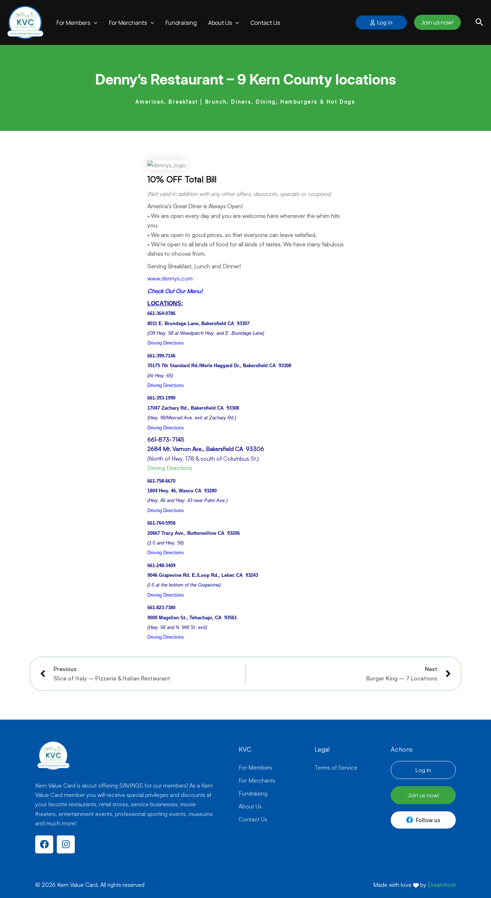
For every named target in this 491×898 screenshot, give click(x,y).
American (150, 95)
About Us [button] (212, 19)
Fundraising (173, 19)
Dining (266, 95)
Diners (241, 95)
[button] (86, 19)
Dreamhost (442, 884)
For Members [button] (66, 19)
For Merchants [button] (120, 19)
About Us (250, 806)
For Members (255, 767)
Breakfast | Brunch (198, 95)
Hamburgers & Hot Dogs (317, 95)
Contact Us (257, 19)
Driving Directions (169, 461)
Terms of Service (336, 767)
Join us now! (436, 19)
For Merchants (257, 780)
